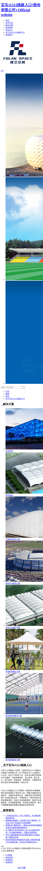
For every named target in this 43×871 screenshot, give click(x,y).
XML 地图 (21, 868)
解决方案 (9, 25)
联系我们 (9, 35)
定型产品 (9, 23)
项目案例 (9, 28)
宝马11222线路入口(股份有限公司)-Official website (20, 10)
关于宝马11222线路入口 (15, 32)
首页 (7, 20)
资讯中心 (9, 30)
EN (2, 71)
